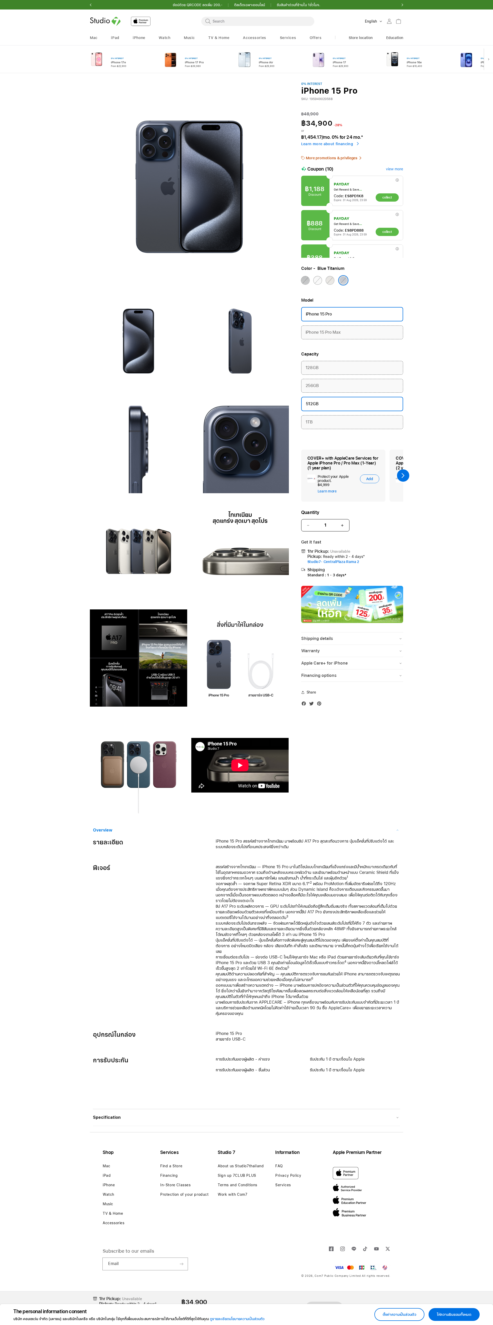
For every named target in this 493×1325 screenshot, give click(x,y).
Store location (361, 38)
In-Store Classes (175, 1185)
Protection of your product (184, 1194)
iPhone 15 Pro (319, 314)
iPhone (109, 1185)
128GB (353, 365)
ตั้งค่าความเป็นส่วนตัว (399, 1314)
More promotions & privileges (331, 158)
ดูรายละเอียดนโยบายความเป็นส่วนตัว (237, 1319)
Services (283, 1185)
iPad (107, 1175)
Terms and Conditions (237, 1185)
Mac (106, 1166)
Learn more (327, 491)
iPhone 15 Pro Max (353, 330)
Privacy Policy (288, 1175)
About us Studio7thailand (241, 1166)
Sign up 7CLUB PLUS (237, 1175)
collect (387, 197)
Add (369, 479)
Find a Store (171, 1166)
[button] (90, 4)
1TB (353, 419)
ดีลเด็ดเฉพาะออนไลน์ (249, 5)
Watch (108, 1194)
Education (394, 38)
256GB (353, 383)
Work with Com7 (232, 1194)
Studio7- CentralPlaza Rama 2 (333, 562)
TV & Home (113, 1213)
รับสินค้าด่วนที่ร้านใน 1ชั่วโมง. (298, 5)
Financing (169, 1175)
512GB (312, 403)
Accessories (114, 1223)
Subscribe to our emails (128, 1251)
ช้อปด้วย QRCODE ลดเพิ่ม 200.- (197, 5)
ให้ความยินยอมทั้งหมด (454, 1314)
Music (108, 1204)
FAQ (279, 1166)
